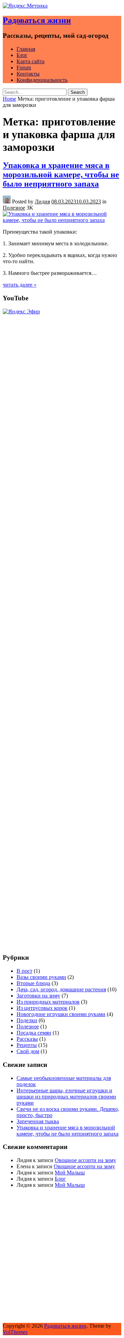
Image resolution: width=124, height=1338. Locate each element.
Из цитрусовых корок (42, 1008)
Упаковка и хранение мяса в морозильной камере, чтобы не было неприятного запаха (61, 174)
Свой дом (28, 1051)
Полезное (14, 208)
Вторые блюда (33, 983)
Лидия (42, 201)
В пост (24, 971)
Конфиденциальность (42, 80)
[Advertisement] (62, 886)
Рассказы (27, 1039)
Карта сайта (30, 61)
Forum (24, 67)
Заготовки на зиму (38, 996)
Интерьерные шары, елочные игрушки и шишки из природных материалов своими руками (66, 1097)
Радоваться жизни (37, 20)
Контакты (28, 74)
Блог (22, 55)
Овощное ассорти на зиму (85, 1160)
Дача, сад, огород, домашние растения (61, 989)
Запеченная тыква (38, 1121)
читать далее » (20, 285)
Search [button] (78, 92)
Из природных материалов (48, 1002)
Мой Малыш (70, 1172)
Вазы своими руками (41, 977)
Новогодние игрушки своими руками (61, 1014)
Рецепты (27, 1045)
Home (9, 99)
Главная (26, 49)
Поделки (27, 1020)
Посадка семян (34, 1033)
